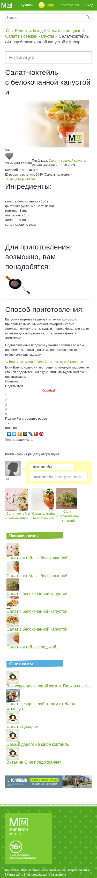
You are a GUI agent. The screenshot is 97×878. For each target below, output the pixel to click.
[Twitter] (14, 433)
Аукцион (26, 5)
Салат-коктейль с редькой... (32, 647)
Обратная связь (79, 870)
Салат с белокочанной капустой (68, 516)
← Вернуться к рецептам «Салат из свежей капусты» (44, 362)
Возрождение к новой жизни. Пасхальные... (48, 686)
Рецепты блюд (29, 30)
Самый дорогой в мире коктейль (37, 744)
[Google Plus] (36, 433)
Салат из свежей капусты (29, 36)
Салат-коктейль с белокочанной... (38, 558)
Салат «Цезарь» (22, 726)
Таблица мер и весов (20, 179)
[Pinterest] (41, 433)
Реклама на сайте (38, 874)
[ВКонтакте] (9, 433)
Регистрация (69, 5)
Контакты (12, 870)
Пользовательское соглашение (43, 870)
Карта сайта (15, 874)
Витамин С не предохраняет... (35, 762)
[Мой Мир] (25, 433)
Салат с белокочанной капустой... (38, 611)
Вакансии (59, 874)
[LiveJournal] (30, 433)
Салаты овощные (64, 30)
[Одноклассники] (20, 433)
